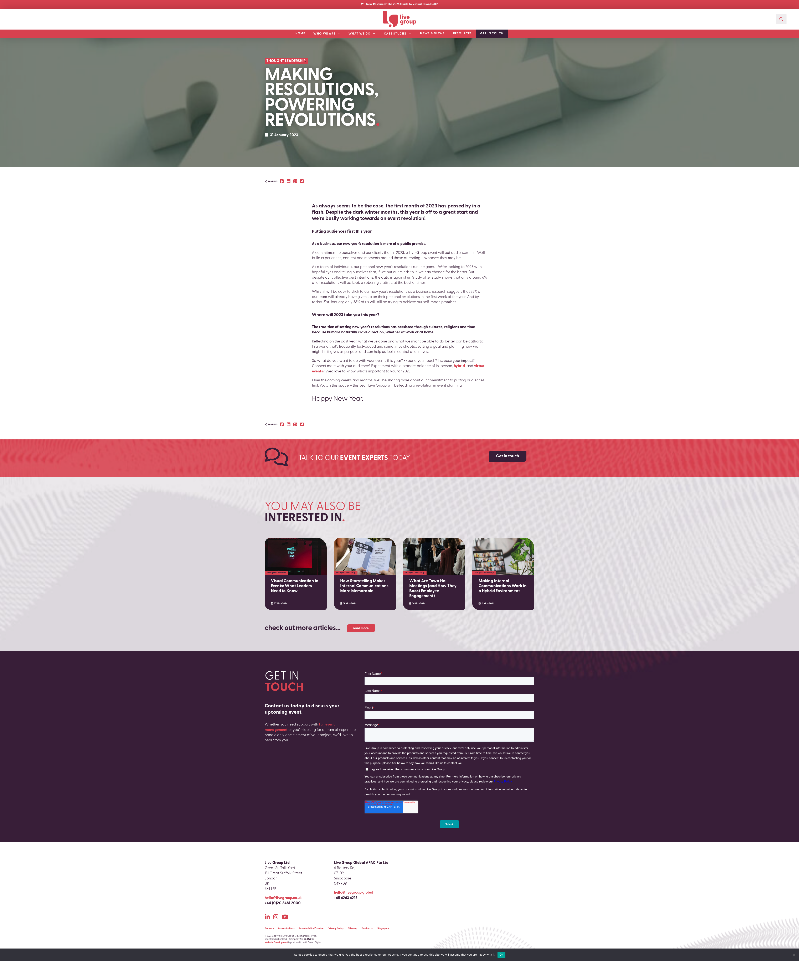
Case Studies (395, 33)
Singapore (383, 928)
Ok (501, 954)
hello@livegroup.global (353, 893)
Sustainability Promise (311, 928)
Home (300, 33)
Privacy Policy (336, 928)
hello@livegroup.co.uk (283, 898)
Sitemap (352, 928)
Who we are (324, 33)
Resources (462, 33)
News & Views (432, 33)
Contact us (367, 928)
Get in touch (492, 33)
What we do (360, 33)
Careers (269, 928)
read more (361, 628)
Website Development (276, 942)
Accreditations (286, 928)
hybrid (459, 366)
